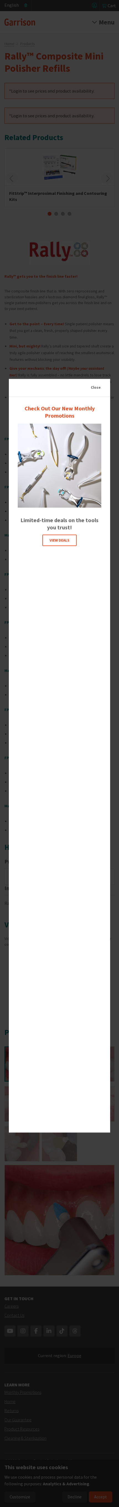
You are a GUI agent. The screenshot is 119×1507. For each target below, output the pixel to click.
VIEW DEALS (59, 540)
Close (96, 387)
